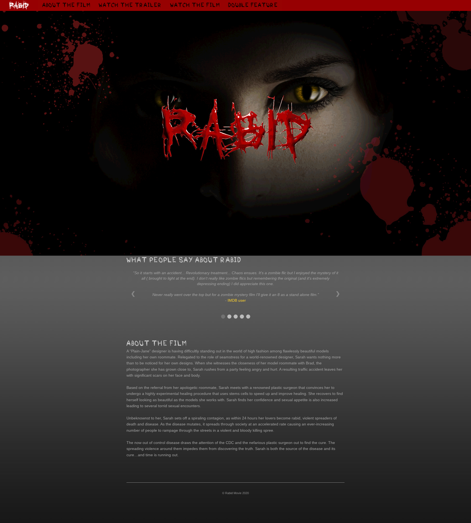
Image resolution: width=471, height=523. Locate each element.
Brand (18, 7)
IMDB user (237, 300)
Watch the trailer (132, 5)
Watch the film (197, 5)
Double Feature (253, 5)
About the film (68, 5)
